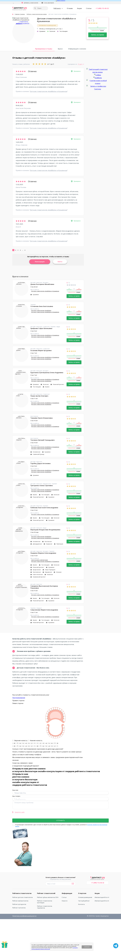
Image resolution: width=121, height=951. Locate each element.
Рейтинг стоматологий (46, 893)
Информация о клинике (77, 49)
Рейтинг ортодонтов (19, 904)
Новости (64, 901)
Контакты (81, 904)
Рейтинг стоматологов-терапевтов (44, 907)
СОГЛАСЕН (87, 947)
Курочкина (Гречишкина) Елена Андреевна (46, 373)
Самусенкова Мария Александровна (44, 610)
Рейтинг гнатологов (19, 908)
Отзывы (70, 8)
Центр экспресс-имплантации (39, 560)
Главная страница (20, 14)
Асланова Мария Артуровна (41, 350)
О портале (82, 893)
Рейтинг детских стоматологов (22, 897)
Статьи (88, 8)
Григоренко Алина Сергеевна (41, 485)
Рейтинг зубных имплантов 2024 (47, 897)
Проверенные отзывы (43, 49)
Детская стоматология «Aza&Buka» (41, 310)
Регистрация (40, 262)
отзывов (102, 30)
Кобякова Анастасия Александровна (44, 508)
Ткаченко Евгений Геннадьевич (42, 440)
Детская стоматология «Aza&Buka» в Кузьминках (48, 91)
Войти (60, 262)
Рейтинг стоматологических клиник (37, 14)
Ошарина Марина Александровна (43, 553)
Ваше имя (15, 790)
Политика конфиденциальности (24, 916)
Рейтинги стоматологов (21, 893)
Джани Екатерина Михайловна (42, 284)
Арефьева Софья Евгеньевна (41, 328)
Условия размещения (85, 897)
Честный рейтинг (84, 901)
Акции (79, 8)
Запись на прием (97, 35)
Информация (67, 893)
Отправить (60, 820)
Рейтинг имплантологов (20, 901)
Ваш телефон (16, 796)
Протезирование (18, 698)
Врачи (60, 49)
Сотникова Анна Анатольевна (41, 306)
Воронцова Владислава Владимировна (45, 530)
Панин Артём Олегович (39, 396)
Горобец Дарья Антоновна (40, 463)
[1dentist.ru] (19, 8)
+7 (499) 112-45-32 (102, 8)
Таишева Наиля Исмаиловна (41, 418)
